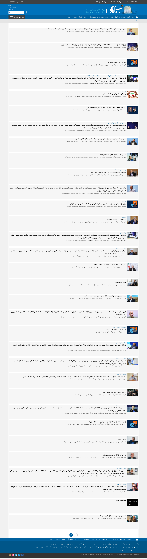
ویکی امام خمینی (39, 547)
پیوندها (98, 2)
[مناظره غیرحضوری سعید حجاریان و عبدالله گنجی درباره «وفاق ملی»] (132, 110)
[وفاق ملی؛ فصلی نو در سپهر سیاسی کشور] (132, 392)
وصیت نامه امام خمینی (88, 544)
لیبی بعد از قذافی (121, 500)
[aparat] (13, 555)
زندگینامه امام (122, 544)
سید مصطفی (97, 544)
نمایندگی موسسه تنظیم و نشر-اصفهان (71, 547)
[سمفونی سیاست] (132, 440)
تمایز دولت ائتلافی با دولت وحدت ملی (114, 455)
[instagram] (9, 555)
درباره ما (130, 550)
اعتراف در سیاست (121, 282)
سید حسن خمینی (74, 544)
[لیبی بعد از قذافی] (132, 502)
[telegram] (16, 555)
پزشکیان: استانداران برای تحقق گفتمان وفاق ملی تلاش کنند (108, 172)
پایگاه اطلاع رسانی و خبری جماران (116, 555)
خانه (136, 21)
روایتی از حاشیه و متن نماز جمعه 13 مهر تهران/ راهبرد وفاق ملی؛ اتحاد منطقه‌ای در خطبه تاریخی (98, 204)
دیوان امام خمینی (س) (113, 544)
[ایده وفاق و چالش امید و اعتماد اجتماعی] (132, 94)
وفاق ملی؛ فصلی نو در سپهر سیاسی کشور (114, 392)
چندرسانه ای (134, 2)
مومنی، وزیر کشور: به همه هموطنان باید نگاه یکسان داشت (109, 264)
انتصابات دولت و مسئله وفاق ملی (116, 62)
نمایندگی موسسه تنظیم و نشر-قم (87, 547)
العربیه (17, 2)
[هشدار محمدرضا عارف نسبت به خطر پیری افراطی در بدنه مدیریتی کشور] (132, 298)
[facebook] (22, 555)
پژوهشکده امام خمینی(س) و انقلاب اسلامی (53, 547)
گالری (80, 544)
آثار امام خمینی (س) (122, 2)
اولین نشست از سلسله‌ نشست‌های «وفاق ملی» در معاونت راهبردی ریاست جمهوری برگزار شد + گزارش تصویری (93, 44)
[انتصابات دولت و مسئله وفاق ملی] (132, 63)
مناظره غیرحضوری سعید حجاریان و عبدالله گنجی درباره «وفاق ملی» (106, 107)
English (12, 2)
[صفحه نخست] (136, 17)
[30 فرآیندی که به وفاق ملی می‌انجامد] (132, 330)
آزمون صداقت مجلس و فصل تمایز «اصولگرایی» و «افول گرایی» (107, 421)
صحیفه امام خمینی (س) (108, 2)
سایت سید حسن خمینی (115, 547)
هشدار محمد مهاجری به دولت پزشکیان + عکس (112, 154)
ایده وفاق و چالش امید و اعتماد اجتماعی (114, 94)
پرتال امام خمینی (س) (126, 547)
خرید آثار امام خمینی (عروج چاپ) (102, 547)
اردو (22, 2)
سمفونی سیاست (121, 439)
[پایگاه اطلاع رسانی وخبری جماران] (103, 10)
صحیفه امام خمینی (130, 544)
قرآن (62, 544)
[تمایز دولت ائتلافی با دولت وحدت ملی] (132, 455)
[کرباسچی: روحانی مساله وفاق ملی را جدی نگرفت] (132, 518)
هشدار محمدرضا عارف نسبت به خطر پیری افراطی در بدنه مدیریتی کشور (105, 296)
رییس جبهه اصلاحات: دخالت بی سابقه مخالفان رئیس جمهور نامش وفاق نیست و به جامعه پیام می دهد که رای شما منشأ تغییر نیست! (87, 29)
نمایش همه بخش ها (19, 17)
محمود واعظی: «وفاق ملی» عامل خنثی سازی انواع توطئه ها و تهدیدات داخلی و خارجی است (99, 139)
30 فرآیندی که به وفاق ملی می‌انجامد (115, 329)
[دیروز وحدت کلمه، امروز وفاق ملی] (132, 220)
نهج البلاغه (66, 544)
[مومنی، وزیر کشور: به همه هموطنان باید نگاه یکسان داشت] (132, 267)
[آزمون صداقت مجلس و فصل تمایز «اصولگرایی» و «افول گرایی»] (132, 424)
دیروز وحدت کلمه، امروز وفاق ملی (116, 219)
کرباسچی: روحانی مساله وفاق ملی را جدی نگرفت (111, 516)
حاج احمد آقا (104, 544)
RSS (137, 550)
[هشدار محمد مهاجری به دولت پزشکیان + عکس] (132, 157)
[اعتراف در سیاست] (132, 282)
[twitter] (19, 555)
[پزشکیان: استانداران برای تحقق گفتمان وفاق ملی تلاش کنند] (132, 172)
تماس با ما (122, 550)
